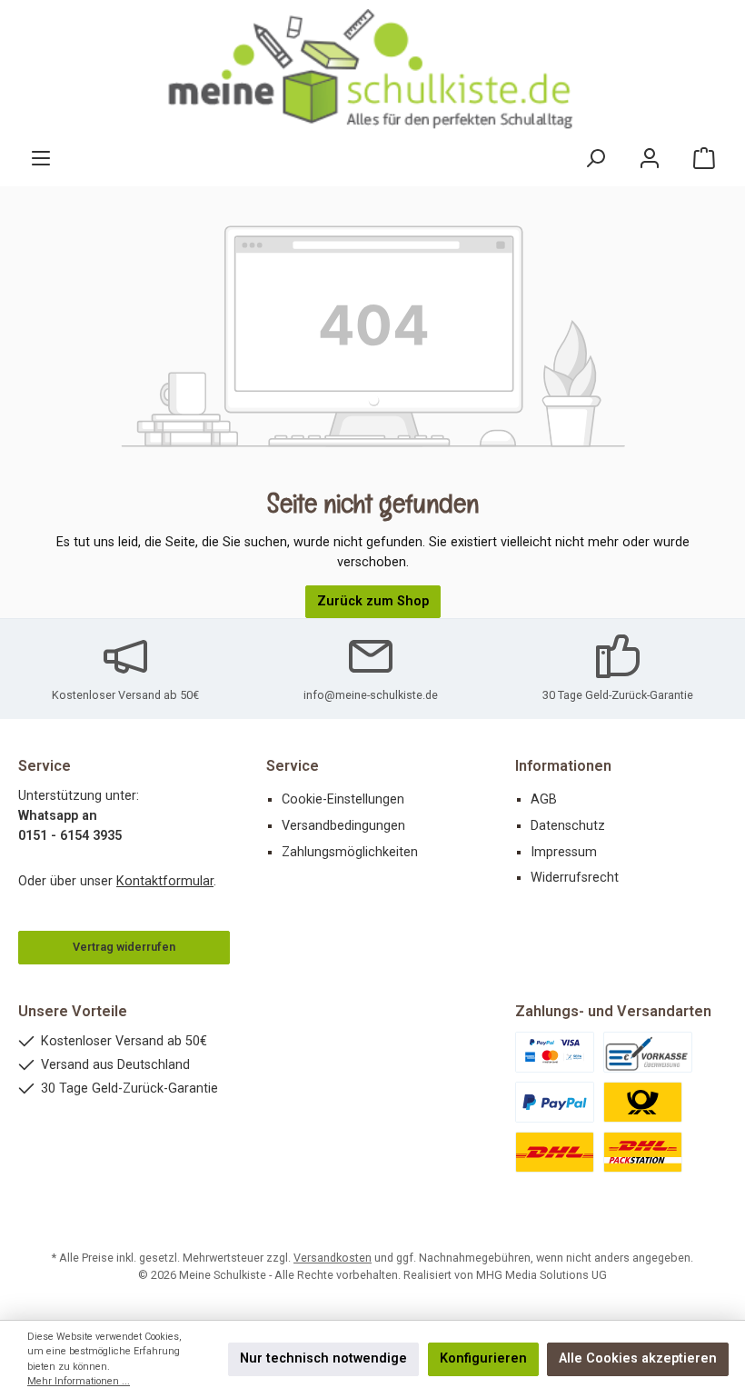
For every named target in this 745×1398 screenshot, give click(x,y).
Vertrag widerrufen (124, 947)
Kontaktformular (165, 881)
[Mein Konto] (649, 158)
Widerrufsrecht (575, 877)
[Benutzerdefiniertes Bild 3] (554, 1102)
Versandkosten (332, 1257)
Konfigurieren (483, 1358)
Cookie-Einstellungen (343, 799)
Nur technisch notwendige (323, 1358)
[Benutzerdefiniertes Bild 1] (554, 1052)
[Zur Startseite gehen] (372, 70)
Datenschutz (568, 826)
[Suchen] (595, 158)
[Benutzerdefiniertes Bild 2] (647, 1052)
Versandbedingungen (343, 826)
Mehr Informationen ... (78, 1381)
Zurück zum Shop (373, 601)
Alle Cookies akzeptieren (638, 1358)
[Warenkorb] (704, 158)
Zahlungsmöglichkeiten (350, 852)
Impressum (564, 852)
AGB (544, 799)
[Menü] (41, 158)
